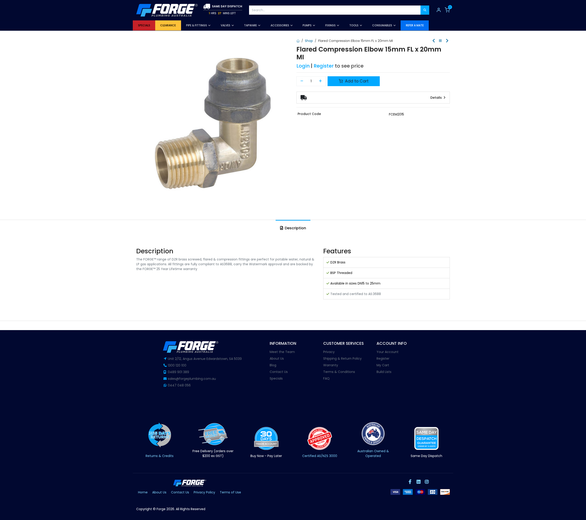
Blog (273, 365)
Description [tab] (295, 228)
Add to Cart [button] (356, 81)
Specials (276, 378)
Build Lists (384, 371)
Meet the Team (282, 352)
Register (324, 66)
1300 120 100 (177, 365)
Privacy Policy (204, 492)
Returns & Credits (160, 456)
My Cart (383, 365)
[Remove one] (301, 81)
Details (436, 97)
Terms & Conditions (339, 371)
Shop (309, 40)
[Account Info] (438, 10)
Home (143, 492)
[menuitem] (144, 25)
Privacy (329, 352)
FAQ (326, 378)
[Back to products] (440, 40)
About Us (277, 358)
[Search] (425, 10)
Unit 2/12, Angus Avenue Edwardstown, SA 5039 (205, 358)
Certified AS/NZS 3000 (319, 456)
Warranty (330, 365)
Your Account (388, 352)
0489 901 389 (178, 372)
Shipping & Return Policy (342, 358)
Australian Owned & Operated (373, 453)
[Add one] (320, 81)
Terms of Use (230, 492)
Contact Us (279, 371)
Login (303, 66)
